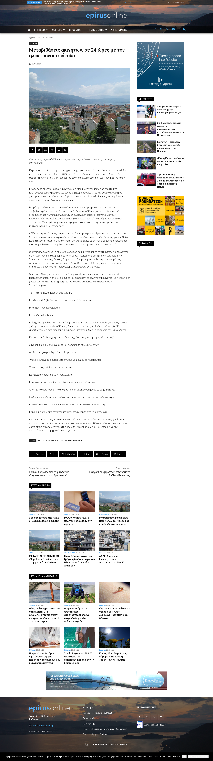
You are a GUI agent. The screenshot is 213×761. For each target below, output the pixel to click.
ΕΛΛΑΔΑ (49, 38)
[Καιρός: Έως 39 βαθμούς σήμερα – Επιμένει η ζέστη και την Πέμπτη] (114, 637)
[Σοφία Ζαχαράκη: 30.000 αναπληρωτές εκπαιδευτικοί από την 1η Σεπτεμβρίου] (79, 637)
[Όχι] (209, 756)
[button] (184, 29)
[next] (130, 2)
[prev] (126, 2)
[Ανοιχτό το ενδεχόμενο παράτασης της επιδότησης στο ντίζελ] (146, 111)
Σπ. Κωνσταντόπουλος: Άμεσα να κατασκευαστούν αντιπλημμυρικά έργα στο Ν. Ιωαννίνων (170, 129)
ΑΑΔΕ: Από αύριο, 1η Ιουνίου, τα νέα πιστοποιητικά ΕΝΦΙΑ (111, 559)
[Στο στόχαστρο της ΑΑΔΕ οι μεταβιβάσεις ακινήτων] (44, 501)
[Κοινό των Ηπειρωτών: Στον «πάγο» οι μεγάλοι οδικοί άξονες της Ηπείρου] (146, 146)
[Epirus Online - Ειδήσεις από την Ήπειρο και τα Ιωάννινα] (52, 708)
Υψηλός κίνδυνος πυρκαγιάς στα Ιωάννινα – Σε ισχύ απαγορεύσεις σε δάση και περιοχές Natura (170, 180)
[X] (167, 29)
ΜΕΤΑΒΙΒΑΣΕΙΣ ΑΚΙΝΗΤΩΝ (71, 440)
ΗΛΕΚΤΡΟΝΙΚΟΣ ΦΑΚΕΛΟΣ (48, 440)
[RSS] (161, 29)
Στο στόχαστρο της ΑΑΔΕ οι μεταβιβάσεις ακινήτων (44, 519)
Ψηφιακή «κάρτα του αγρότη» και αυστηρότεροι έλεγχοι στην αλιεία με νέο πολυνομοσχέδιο (77, 615)
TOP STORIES (69, 553)
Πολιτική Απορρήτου (198, 756)
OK (184, 756)
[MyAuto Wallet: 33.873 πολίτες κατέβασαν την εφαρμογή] (79, 501)
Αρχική (32, 38)
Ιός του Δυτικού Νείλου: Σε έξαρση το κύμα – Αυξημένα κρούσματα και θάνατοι (114, 613)
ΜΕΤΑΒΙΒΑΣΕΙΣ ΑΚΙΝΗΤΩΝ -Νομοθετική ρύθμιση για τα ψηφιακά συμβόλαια (44, 559)
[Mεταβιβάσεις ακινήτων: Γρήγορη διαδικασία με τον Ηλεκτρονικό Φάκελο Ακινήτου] (79, 540)
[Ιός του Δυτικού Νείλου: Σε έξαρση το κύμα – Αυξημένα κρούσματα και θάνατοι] (114, 592)
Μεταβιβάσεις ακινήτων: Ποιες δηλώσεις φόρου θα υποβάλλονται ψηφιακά (114, 520)
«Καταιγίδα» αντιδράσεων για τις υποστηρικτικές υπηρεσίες (170, 161)
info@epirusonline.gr (43, 725)
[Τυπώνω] (59, 150)
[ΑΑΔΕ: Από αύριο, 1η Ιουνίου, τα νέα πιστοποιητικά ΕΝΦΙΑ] (114, 540)
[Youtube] (173, 29)
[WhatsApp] (45, 150)
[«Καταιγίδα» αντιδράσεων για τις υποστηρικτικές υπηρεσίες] (146, 163)
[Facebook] (155, 29)
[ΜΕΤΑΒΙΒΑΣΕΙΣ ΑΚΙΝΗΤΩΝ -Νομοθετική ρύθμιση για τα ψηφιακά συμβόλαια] (44, 540)
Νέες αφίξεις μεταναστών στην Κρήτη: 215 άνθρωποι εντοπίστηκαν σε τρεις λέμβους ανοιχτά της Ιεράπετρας (77, 3)
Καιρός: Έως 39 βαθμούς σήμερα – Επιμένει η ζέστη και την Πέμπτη (113, 656)
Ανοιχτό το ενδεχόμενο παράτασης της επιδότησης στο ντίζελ (169, 109)
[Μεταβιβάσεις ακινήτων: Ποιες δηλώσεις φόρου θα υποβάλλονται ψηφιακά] (114, 501)
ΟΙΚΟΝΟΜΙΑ (104, 514)
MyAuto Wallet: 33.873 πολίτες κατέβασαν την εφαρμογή (78, 520)
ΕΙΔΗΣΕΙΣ (40, 38)
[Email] (52, 150)
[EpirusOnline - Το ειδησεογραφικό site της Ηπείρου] (106, 15)
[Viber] (65, 150)
